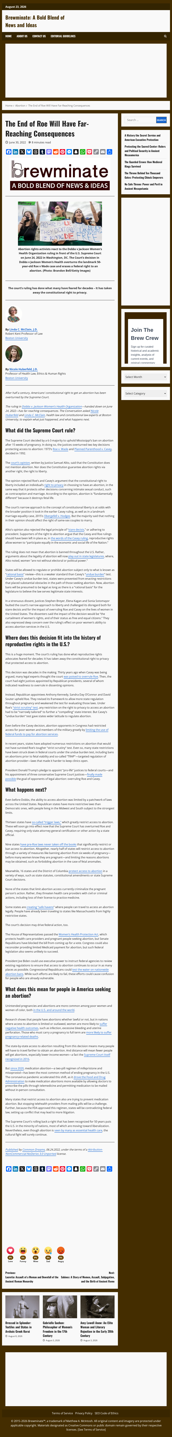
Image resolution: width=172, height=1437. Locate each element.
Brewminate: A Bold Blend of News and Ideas (34, 21)
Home (8, 36)
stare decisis (76, 529)
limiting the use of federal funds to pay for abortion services (56, 732)
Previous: (31, 1277)
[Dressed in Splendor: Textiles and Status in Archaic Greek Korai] (22, 1306)
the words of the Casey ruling (69, 538)
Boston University (16, 338)
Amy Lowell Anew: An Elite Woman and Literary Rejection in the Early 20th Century (96, 1329)
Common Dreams (33, 1149)
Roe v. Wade (60, 449)
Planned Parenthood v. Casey (93, 449)
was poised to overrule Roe (81, 676)
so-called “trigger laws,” (46, 822)
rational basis (15, 574)
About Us (22, 36)
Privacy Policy (83, 1413)
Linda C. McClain (34, 415)
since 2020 (17, 1068)
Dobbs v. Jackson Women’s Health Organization (52, 406)
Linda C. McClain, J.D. (23, 329)
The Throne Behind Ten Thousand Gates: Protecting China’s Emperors (144, 175)
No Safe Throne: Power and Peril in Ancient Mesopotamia (143, 186)
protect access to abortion (85, 871)
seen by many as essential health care (78, 1130)
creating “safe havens (40, 907)
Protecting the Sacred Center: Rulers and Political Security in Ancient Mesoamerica (145, 150)
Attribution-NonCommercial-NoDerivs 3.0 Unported (54, 1152)
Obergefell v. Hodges (57, 516)
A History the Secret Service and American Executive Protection (142, 137)
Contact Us (39, 36)
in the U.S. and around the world (53, 1010)
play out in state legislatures (86, 556)
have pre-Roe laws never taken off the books (48, 844)
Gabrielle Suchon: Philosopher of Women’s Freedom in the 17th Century (57, 1329)
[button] (165, 36)
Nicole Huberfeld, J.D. (23, 369)
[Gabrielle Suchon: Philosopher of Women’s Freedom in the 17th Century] (60, 1306)
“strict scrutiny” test (25, 707)
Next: (88, 1277)
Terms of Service (62, 1413)
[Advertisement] (86, 70)
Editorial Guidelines (63, 36)
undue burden (95, 574)
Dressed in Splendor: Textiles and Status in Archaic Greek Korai (18, 1327)
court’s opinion (20, 463)
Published (11, 1149)
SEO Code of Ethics (106, 1413)
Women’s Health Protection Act (78, 934)
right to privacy (53, 485)
